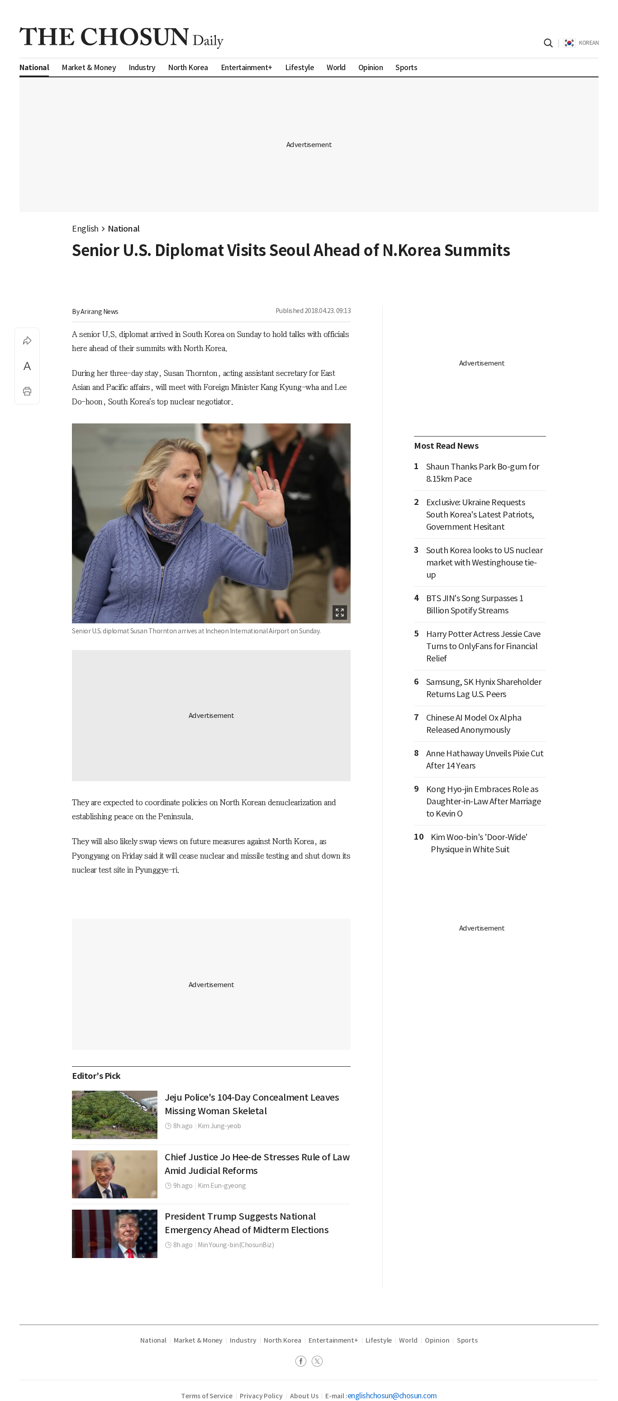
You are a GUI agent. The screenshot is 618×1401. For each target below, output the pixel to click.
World (408, 1340)
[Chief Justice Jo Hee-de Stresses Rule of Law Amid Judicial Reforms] (114, 1174)
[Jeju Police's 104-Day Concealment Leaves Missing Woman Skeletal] (114, 1115)
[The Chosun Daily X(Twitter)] (317, 1362)
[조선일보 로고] (121, 38)
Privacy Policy (261, 1396)
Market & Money (198, 1340)
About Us (304, 1396)
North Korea (282, 1340)
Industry (243, 1340)
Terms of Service (207, 1396)
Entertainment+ (333, 1340)
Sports (467, 1340)
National (124, 228)
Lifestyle (379, 1340)
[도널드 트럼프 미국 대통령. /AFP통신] (114, 1234)
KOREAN (589, 42)
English (85, 228)
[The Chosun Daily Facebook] (303, 1362)
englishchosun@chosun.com (392, 1395)
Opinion (437, 1340)
